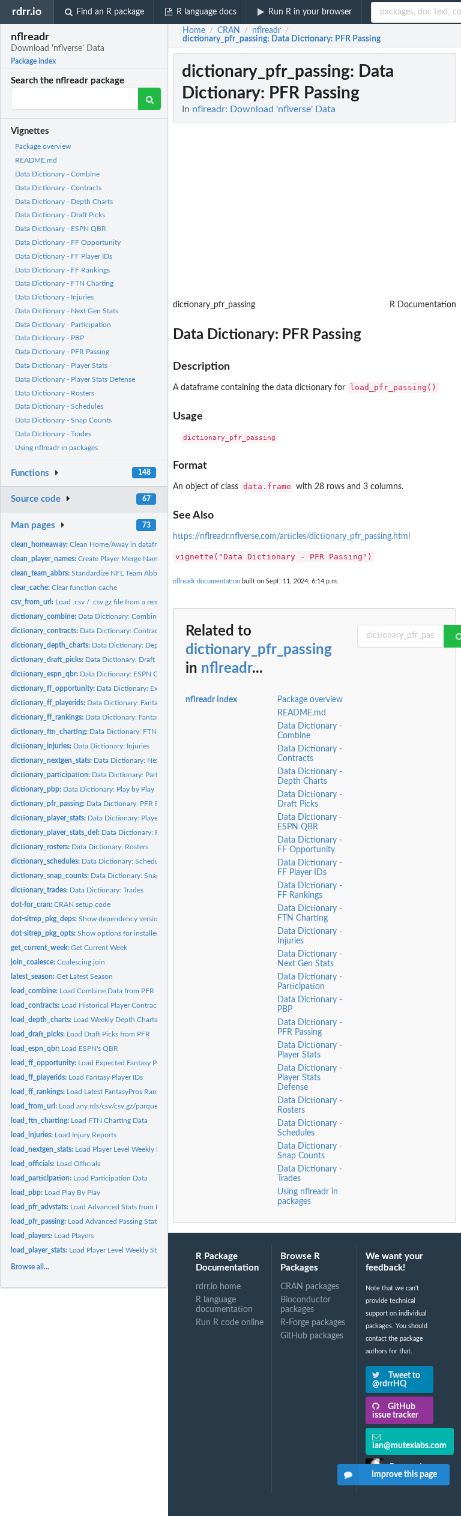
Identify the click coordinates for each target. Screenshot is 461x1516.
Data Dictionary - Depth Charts (64, 201)
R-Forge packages (312, 1323)
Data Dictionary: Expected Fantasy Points (119, 688)
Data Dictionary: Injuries (80, 746)
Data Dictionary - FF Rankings (62, 270)
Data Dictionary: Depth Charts (99, 645)
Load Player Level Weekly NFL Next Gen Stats (114, 1149)
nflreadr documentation (206, 581)
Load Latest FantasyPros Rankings (92, 1091)
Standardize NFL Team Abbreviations (99, 573)
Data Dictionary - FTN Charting (64, 283)
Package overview (43, 146)
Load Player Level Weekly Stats (88, 1250)
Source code (36, 499)
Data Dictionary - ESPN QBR (60, 228)
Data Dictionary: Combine (85, 616)
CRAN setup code (60, 904)
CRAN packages (309, 1287)
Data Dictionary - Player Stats (61, 365)
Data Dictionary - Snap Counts (63, 420)
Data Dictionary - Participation (63, 324)
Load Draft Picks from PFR (80, 1034)
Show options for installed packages (101, 933)
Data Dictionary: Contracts (87, 630)
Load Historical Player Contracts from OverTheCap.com (123, 1005)
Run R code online (230, 1323)
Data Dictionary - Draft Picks (60, 214)
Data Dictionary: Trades (77, 890)
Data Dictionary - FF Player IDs (63, 256)
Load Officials (55, 1163)
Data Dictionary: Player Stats (94, 818)
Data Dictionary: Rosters (79, 846)
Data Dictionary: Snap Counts (98, 875)
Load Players (52, 1235)
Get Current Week (69, 947)
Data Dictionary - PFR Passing (62, 351)
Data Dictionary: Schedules (89, 861)
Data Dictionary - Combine (57, 174)
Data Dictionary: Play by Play (82, 789)
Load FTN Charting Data (79, 1120)
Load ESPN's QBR (64, 1048)
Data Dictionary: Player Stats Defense (115, 832)
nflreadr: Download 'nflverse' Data (264, 109)
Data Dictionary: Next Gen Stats (102, 760)
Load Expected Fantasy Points (91, 1062)
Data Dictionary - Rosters (54, 393)
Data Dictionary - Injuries (54, 297)
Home (193, 30)
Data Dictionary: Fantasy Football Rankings (116, 717)
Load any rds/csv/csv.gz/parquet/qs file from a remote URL (127, 1106)
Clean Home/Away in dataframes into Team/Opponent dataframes (145, 544)
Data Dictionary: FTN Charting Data (106, 731)
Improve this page (404, 1474)
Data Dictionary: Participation (98, 774)
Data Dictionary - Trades (53, 434)
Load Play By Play (55, 1192)
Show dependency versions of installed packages (121, 918)
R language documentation (224, 1305)
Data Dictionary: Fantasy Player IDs (104, 702)
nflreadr (226, 668)
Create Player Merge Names (87, 558)
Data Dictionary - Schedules (59, 406)
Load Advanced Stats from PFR (90, 1207)
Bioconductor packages (305, 1305)
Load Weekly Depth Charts (84, 1019)
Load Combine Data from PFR (82, 990)
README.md (36, 160)
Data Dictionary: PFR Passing (94, 803)
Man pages (33, 525)
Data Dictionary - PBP (49, 337)
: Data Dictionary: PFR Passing (281, 39)
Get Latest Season (62, 976)
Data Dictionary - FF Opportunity (68, 242)
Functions (30, 473)
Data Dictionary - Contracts (58, 187)
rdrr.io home (218, 1287)
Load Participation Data (79, 1178)
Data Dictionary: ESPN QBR (90, 674)
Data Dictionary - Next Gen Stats (66, 310)
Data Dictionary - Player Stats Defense (75, 379)
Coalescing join (58, 962)
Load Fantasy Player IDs (77, 1077)
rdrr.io (26, 12)
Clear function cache (64, 587)
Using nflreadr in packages (56, 447)
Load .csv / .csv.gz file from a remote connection (109, 602)
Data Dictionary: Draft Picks (92, 659)
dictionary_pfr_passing (258, 650)
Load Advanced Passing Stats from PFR (101, 1221)
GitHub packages (311, 1336)
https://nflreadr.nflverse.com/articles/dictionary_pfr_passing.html (291, 536)
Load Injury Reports (63, 1135)
